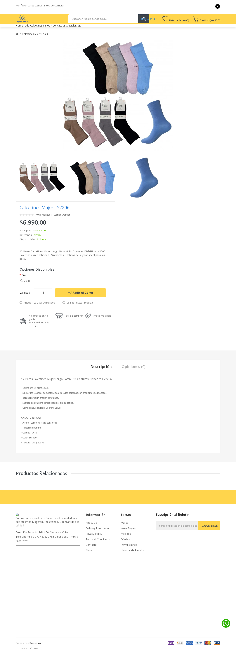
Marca (124, 522)
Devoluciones (129, 545)
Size (24, 275)
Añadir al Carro (81, 293)
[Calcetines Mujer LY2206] (41, 177)
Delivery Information (98, 528)
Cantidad (25, 292)
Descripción (101, 366)
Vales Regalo (128, 528)
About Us (91, 522)
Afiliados (126, 533)
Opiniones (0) (133, 366)
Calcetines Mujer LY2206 (35, 34)
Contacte (91, 545)
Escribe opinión (62, 215)
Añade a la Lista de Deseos (39, 302)
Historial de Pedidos (133, 550)
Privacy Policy (94, 533)
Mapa (89, 550)
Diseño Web (36, 643)
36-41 (27, 280)
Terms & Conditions (98, 539)
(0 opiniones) (43, 215)
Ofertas (125, 539)
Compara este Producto (80, 302)
